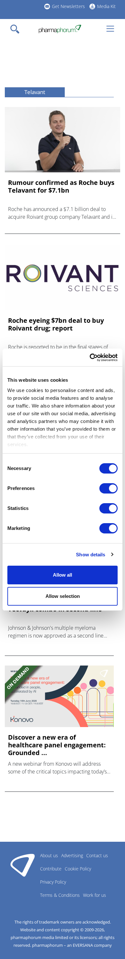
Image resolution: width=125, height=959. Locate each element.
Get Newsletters (68, 6)
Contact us (97, 855)
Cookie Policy (78, 869)
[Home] (60, 29)
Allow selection (63, 596)
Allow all (62, 575)
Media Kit (106, 6)
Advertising (72, 855)
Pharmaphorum (23, 865)
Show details (90, 554)
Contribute (51, 869)
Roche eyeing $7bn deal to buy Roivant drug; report (56, 324)
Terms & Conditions (60, 895)
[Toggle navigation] (16, 29)
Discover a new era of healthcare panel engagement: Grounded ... (57, 745)
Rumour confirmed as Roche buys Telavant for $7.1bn (61, 186)
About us (49, 855)
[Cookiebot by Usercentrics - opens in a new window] (90, 357)
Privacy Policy (53, 882)
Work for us (94, 895)
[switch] (108, 488)
